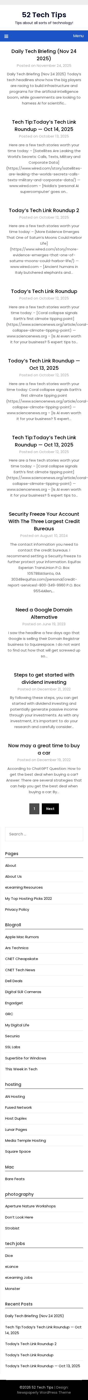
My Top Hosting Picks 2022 (28, 898)
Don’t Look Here (19, 1217)
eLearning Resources (24, 887)
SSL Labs (12, 1046)
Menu (78, 36)
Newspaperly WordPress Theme (44, 1392)
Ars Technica (16, 947)
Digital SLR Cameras (23, 991)
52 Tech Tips (44, 15)
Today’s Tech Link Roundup (44, 291)
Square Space (18, 1151)
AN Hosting (15, 1096)
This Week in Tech (21, 1069)
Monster (12, 1288)
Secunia (12, 1036)
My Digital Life (17, 1025)
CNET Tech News (20, 969)
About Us (13, 876)
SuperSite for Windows (25, 1058)
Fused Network (18, 1107)
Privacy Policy (17, 909)
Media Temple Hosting (25, 1140)
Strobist (12, 1228)
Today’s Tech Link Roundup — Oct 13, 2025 (42, 1365)
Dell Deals (13, 980)
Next (50, 808)
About (10, 865)
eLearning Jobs (19, 1277)
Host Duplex (16, 1118)
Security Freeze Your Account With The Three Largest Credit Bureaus (44, 521)
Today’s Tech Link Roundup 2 (44, 210)
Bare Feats (15, 1178)
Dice (9, 1255)
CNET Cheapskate (21, 958)
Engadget (14, 1002)
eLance (11, 1266)
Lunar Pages (16, 1129)
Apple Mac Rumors (22, 936)
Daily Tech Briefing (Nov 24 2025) (34, 1315)
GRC (9, 1013)
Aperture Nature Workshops (30, 1206)
